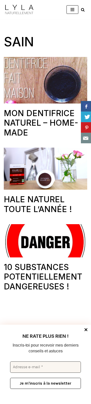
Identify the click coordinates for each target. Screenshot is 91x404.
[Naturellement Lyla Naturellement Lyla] (19, 10)
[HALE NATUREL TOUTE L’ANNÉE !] (45, 169)
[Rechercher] (83, 10)
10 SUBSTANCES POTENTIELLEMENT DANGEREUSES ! (43, 276)
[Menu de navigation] (72, 9)
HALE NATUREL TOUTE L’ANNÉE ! (38, 204)
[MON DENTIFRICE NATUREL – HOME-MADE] (45, 80)
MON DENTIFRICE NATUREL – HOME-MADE (41, 123)
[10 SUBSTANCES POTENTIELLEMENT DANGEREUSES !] (45, 240)
